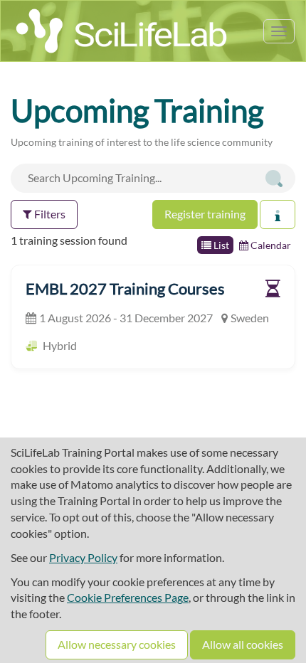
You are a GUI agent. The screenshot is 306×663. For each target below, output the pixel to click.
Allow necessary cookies (117, 644)
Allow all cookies (242, 644)
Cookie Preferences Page (128, 597)
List (220, 245)
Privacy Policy (83, 557)
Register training (205, 214)
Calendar (269, 245)
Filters (48, 214)
